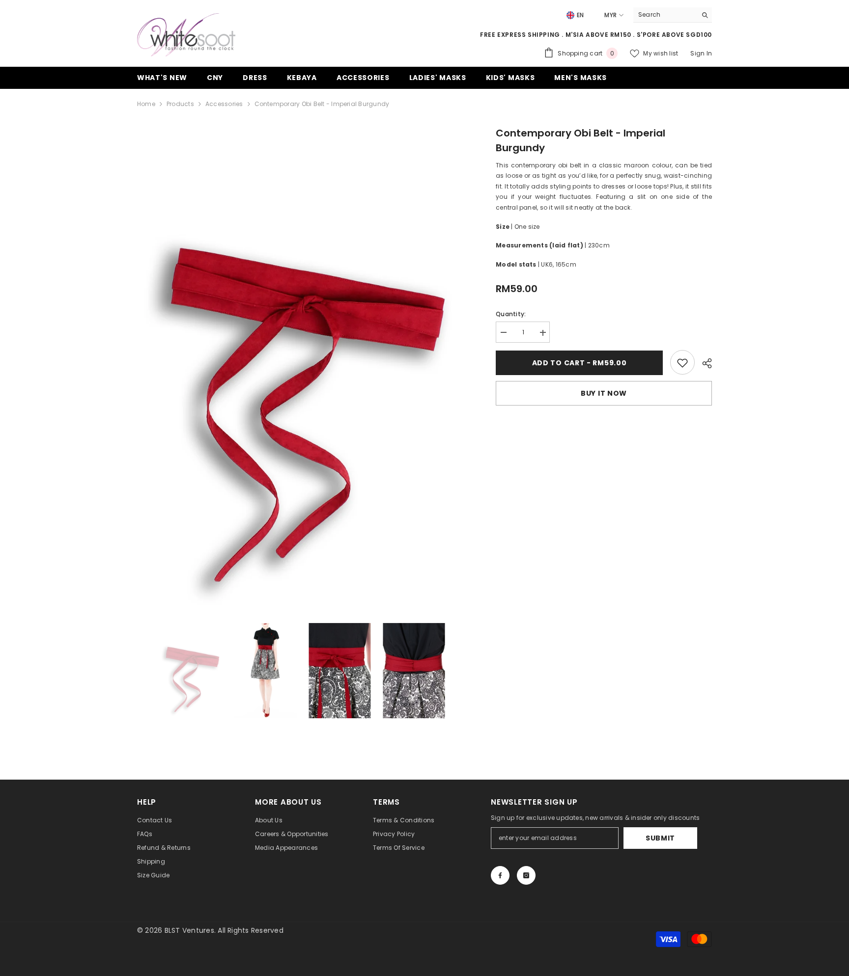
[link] (682, 363)
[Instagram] (526, 875)
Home (146, 104)
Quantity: (511, 314)
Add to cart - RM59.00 (579, 363)
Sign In (701, 53)
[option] (302, 369)
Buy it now (604, 394)
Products (180, 104)
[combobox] (665, 14)
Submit (660, 838)
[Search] (672, 15)
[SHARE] (703, 363)
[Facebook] (500, 875)
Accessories (224, 104)
